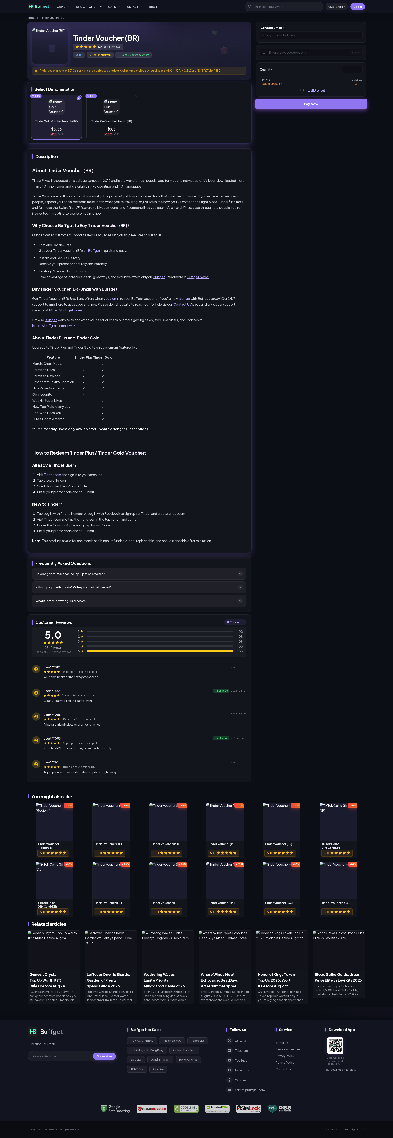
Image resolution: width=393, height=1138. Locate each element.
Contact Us (182, 304)
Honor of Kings (188, 1059)
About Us (282, 1043)
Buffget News (198, 277)
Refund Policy (285, 1062)
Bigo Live (136, 1059)
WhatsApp (242, 1080)
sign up (184, 298)
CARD (112, 6)
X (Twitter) (241, 1040)
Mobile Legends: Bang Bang (147, 1050)
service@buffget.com (250, 1090)
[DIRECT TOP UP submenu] (100, 6)
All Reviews (233, 622)
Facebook (242, 1070)
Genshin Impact (160, 1059)
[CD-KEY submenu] (141, 6)
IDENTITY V (137, 1069)
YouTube (241, 1060)
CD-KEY (132, 6)
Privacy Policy (285, 1056)
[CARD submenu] (119, 6)
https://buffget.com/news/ (53, 325)
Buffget (94, 250)
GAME (60, 6)
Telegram (241, 1050)
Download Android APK (344, 1069)
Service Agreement (288, 1049)
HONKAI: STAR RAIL (142, 1040)
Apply (355, 52)
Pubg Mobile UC (172, 1040)
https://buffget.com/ (65, 310)
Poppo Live (197, 1040)
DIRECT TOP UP (86, 6)
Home (31, 17)
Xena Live (158, 1069)
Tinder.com (52, 474)
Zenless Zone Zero (184, 1050)
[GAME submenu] (68, 6)
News (153, 6)
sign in (114, 298)
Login (358, 6)
